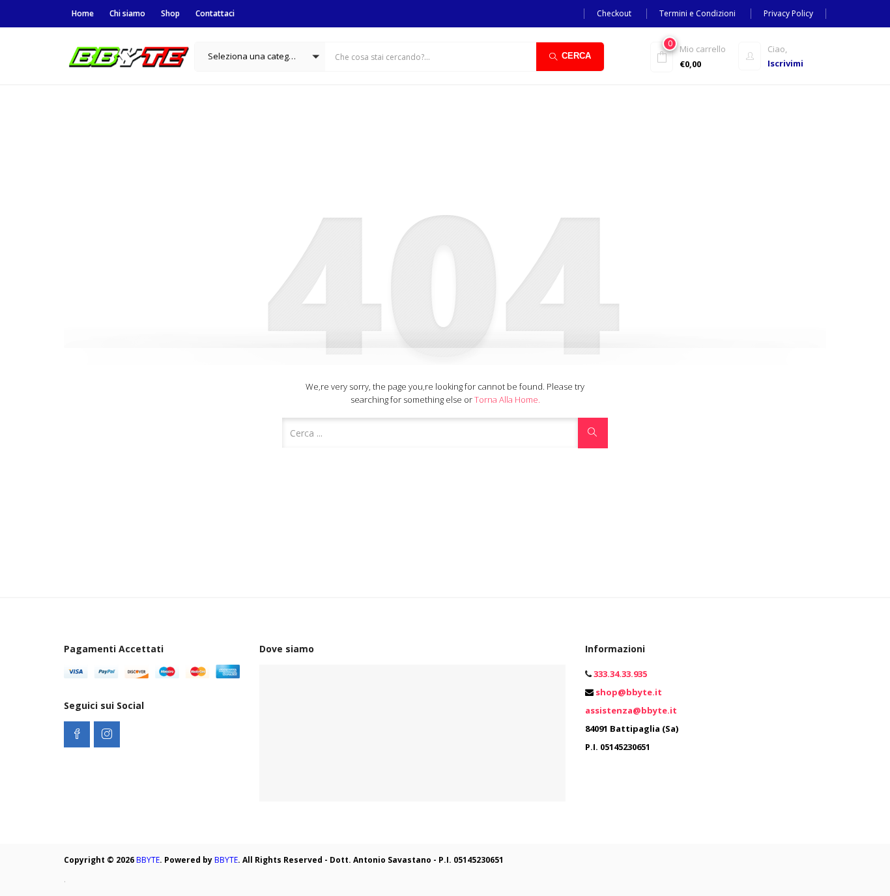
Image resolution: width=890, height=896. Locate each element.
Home (83, 13)
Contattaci (215, 13)
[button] (260, 56)
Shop (170, 13)
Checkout (614, 13)
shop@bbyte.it (629, 692)
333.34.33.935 (620, 674)
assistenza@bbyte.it (631, 710)
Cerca (576, 56)
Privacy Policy (788, 13)
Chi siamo (127, 13)
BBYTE (148, 859)
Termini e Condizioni (697, 13)
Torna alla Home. (507, 399)
